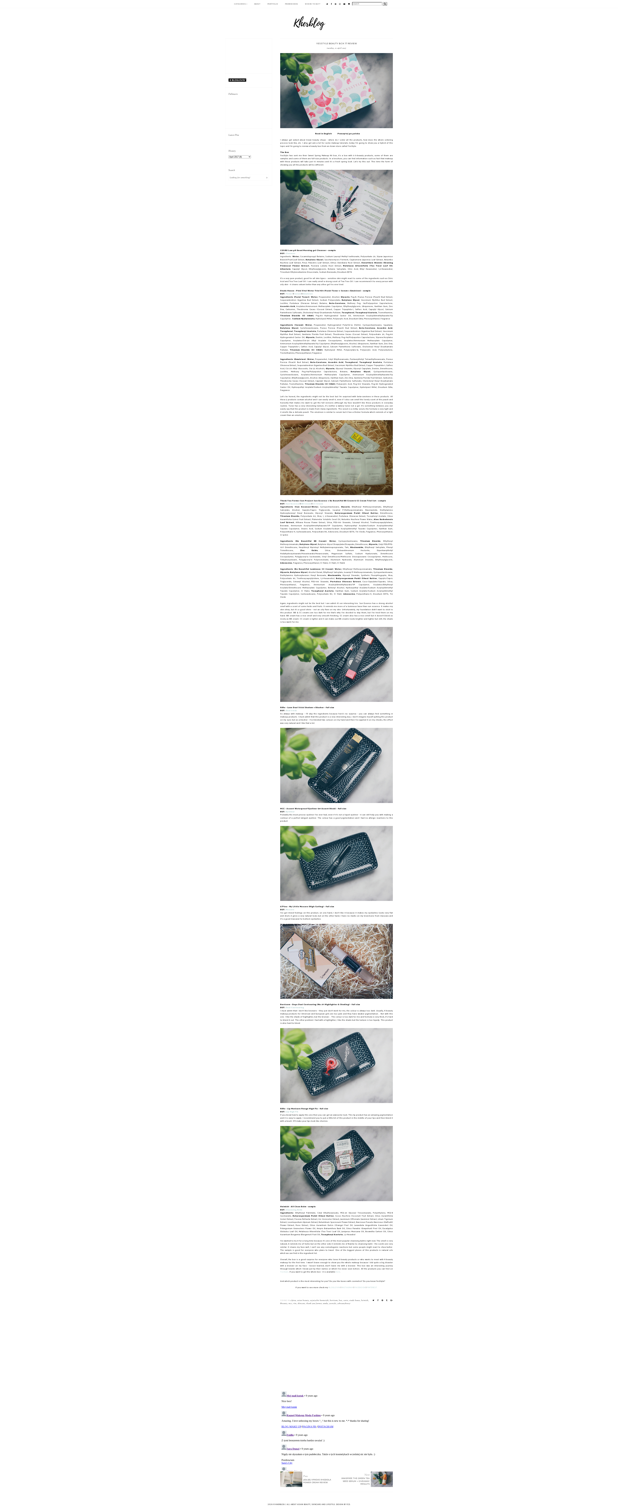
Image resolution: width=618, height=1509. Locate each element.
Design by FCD (343, 1504)
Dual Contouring (295, 1007)
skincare (301, 1303)
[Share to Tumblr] (386, 1300)
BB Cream (306, 504)
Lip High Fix (292, 1111)
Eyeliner (290, 811)
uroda (325, 1303)
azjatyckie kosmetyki (319, 1300)
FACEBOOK (360, 1287)
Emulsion (308, 294)
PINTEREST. (372, 1287)
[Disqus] (336, 1347)
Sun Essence (292, 504)
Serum (297, 294)
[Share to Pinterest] (382, 1300)
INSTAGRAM (347, 1287)
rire (294, 1303)
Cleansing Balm (294, 1210)
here (338, 1272)
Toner (289, 294)
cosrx (345, 1300)
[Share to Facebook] (378, 1300)
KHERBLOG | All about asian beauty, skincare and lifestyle (305, 1504)
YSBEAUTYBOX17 (344, 1303)
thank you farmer (314, 1303)
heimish (364, 1300)
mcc (290, 1303)
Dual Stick (291, 710)
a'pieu (293, 1300)
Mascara (290, 909)
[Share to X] (373, 1300)
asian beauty (303, 1300)
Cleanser (290, 253)
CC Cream (318, 504)
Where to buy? (313, 4)
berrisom (334, 1300)
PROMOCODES (291, 4)
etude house (354, 1300)
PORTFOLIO (272, 4)
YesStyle (284, 1272)
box (340, 1300)
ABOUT (257, 4)
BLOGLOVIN (334, 1287)
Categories (240, 4)
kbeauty (283, 1303)
